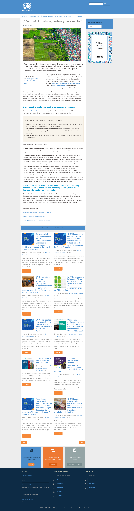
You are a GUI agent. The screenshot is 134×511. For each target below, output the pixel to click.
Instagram (60, 487)
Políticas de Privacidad (27, 499)
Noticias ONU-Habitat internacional (41, 369)
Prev (24, 442)
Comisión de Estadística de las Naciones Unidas (65, 83)
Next (82, 442)
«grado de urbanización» (59, 85)
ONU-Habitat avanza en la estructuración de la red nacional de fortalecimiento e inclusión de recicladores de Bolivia (68, 405)
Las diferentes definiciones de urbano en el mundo (37, 213)
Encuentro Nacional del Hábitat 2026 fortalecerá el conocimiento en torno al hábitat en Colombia (68, 365)
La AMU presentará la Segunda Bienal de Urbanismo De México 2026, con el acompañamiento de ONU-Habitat (69, 283)
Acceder (53, 464)
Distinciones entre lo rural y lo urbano (34, 217)
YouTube (59, 491)
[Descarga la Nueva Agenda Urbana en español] (100, 47)
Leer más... (26, 271)
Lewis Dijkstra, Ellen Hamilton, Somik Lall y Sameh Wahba (33, 81)
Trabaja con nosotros (27, 475)
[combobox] (96, 3)
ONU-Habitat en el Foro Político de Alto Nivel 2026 (43, 360)
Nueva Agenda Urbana (27, 485)
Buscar (107, 4)
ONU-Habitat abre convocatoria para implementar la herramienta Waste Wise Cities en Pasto (44, 325)
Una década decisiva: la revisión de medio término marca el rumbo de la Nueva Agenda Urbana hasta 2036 (75, 325)
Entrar (31, 464)
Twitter (78, 464)
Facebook (71, 464)
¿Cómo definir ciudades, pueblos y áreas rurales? (37, 221)
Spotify (59, 495)
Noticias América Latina (76, 293)
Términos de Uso (26, 492)
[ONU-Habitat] (27, 7)
